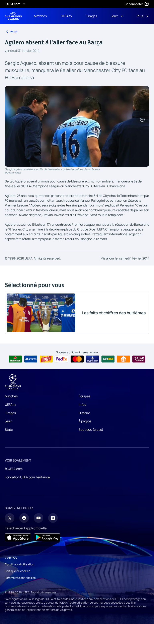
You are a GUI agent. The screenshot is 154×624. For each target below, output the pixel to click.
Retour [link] (13, 31)
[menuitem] (42, 16)
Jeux (8, 421)
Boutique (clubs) (91, 429)
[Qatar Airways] (138, 359)
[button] (116, 16)
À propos (85, 421)
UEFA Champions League (13, 16)
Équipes (84, 396)
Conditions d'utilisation (19, 564)
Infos (82, 404)
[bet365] (107, 359)
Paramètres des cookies (20, 578)
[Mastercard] (77, 359)
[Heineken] (15, 359)
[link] (40, 16)
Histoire (84, 413)
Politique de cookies (17, 571)
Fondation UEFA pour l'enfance (27, 477)
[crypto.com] (92, 359)
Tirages (10, 413)
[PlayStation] (30, 359)
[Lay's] (46, 359)
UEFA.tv (10, 404)
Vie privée (11, 557)
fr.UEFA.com (14, 469)
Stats (9, 429)
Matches (11, 396)
